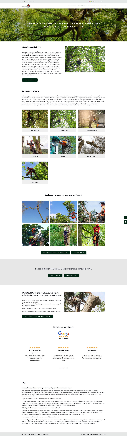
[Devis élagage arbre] (91, 119)
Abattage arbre (35, 130)
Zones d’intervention (94, 6)
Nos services (71, 6)
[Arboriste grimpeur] (63, 119)
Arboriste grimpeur (63, 130)
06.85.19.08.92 (32, 2)
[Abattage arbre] (35, 119)
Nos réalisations (82, 6)
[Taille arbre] (35, 171)
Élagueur (63, 156)
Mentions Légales (45, 434)
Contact (103, 6)
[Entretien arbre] (91, 145)
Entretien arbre (91, 156)
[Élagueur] (63, 145)
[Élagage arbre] (35, 145)
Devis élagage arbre (91, 130)
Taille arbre (35, 182)
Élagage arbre (35, 156)
